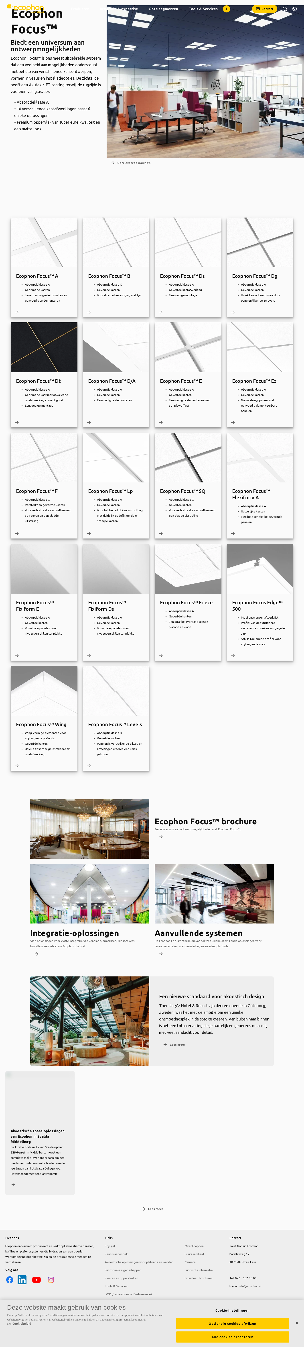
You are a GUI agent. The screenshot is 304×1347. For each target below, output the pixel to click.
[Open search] (285, 9)
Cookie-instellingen (232, 1311)
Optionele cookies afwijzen (233, 1324)
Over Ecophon (194, 1246)
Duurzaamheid (194, 1254)
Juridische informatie (199, 1270)
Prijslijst (110, 1246)
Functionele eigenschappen (123, 1270)
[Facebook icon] (9, 1283)
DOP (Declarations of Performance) (128, 1294)
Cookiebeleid (21, 1324)
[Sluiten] (297, 1323)
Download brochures (199, 1278)
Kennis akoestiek (116, 1254)
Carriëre (190, 1262)
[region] (152, 1323)
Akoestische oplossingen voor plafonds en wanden (139, 1262)
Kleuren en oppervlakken (121, 1278)
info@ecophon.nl (250, 1286)
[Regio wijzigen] (294, 9)
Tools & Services (116, 1286)
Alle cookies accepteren (232, 1337)
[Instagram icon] (51, 1283)
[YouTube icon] (36, 1283)
